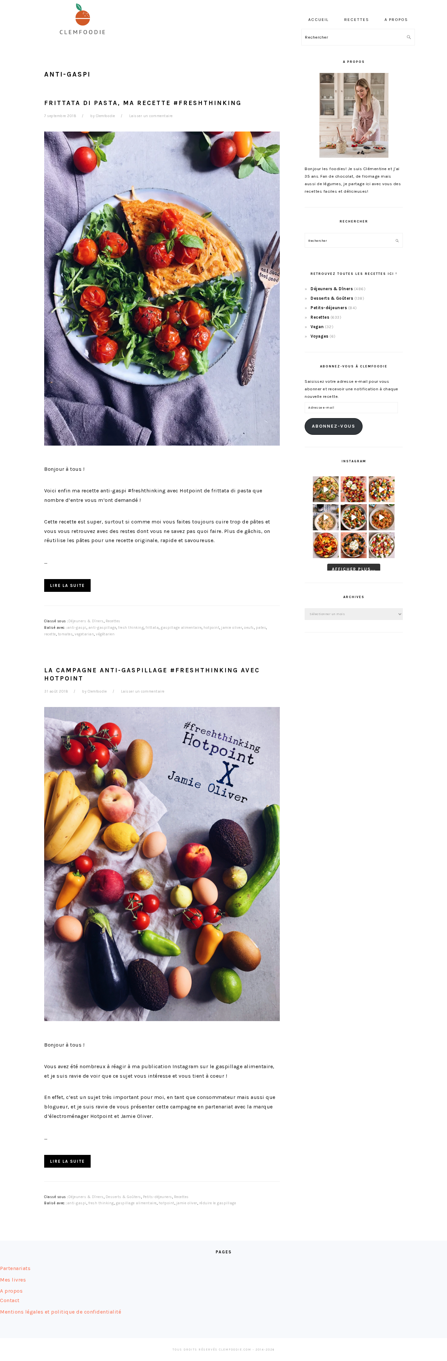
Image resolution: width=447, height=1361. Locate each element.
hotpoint (211, 628)
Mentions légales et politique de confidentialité (60, 1312)
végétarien (105, 634)
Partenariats (15, 1268)
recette (50, 634)
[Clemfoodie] (84, 39)
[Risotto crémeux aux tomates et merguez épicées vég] (382, 517)
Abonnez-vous (333, 426)
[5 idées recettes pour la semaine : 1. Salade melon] (354, 489)
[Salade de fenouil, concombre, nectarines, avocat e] (326, 489)
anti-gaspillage (102, 628)
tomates (65, 634)
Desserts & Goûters (123, 1197)
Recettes (113, 621)
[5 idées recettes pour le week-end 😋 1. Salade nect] (326, 545)
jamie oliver (231, 628)
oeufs (249, 628)
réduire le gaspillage (217, 1203)
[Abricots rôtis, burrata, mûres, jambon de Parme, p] (354, 545)
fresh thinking (131, 628)
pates (261, 628)
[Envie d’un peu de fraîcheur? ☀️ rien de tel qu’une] (382, 545)
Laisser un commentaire (151, 116)
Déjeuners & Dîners (86, 621)
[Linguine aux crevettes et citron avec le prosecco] (326, 517)
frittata (152, 628)
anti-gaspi (76, 628)
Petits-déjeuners (157, 1197)
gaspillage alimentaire (181, 628)
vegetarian (84, 634)
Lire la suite (67, 585)
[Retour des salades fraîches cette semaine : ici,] (382, 489)
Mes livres (13, 1280)
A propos (11, 1291)
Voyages (320, 336)
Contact (10, 1300)
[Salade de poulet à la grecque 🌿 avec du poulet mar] (354, 517)
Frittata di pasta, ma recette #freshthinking (142, 103)
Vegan (317, 326)
